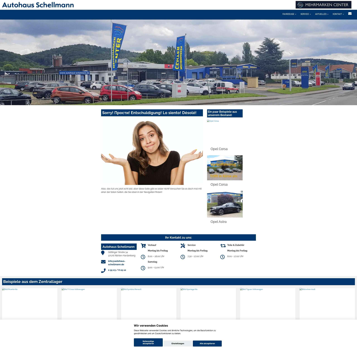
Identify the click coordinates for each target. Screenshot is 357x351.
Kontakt (337, 14)
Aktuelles (320, 14)
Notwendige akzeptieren (148, 342)
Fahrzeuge (288, 14)
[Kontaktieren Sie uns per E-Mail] (350, 14)
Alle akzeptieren (207, 343)
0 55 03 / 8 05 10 (117, 270)
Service (305, 14)
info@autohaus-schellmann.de (116, 263)
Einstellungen (178, 343)
